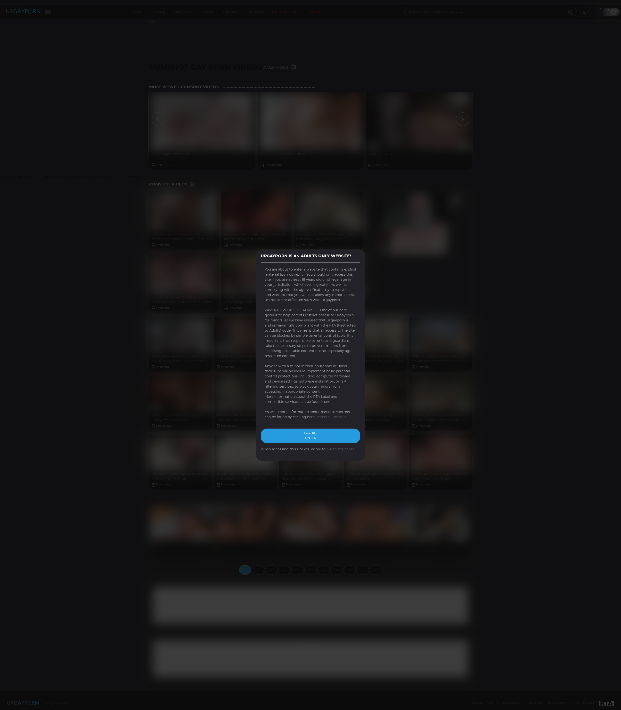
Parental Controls (331, 417)
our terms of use (341, 449)
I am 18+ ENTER (310, 436)
